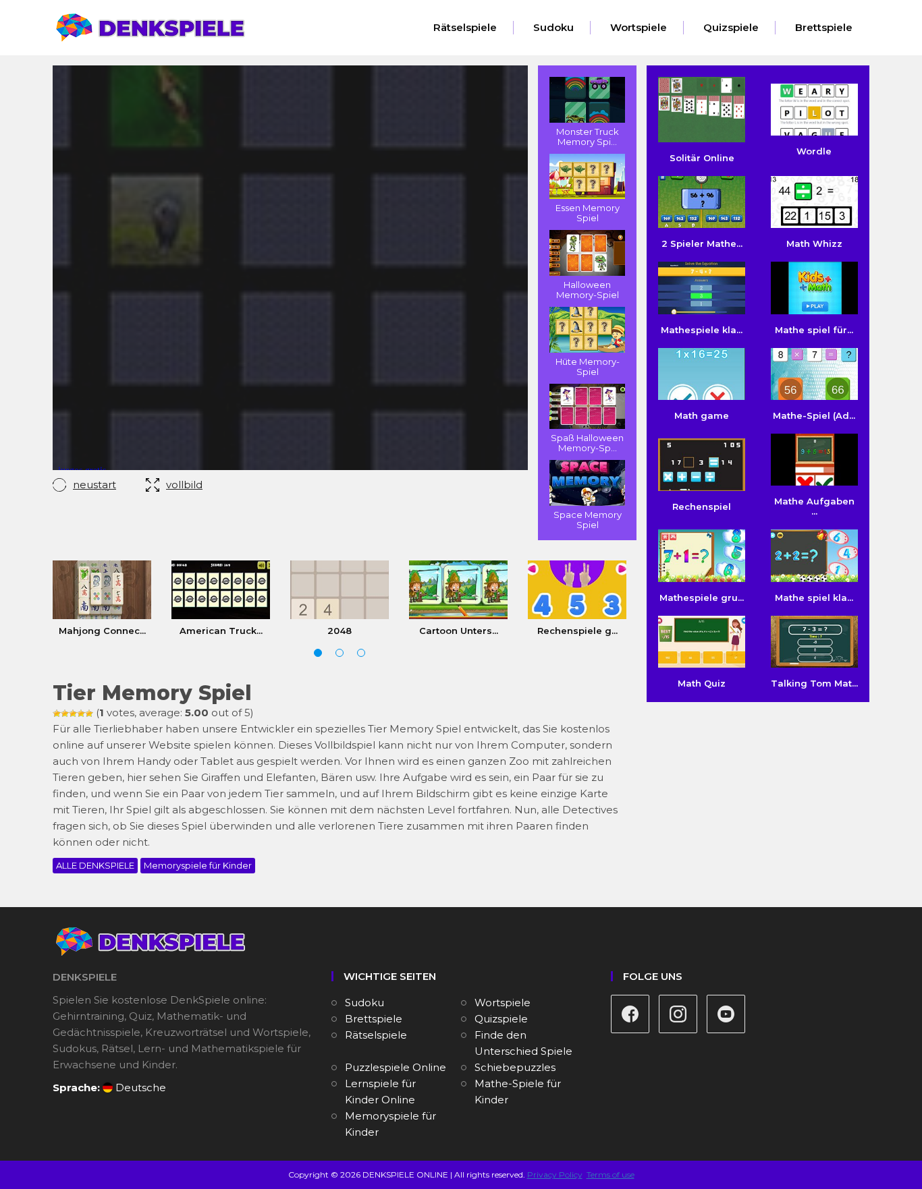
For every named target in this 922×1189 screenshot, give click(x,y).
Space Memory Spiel (587, 519)
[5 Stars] (89, 713)
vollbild (184, 484)
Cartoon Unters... (458, 630)
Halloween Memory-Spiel (587, 289)
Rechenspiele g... (577, 630)
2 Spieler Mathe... (701, 243)
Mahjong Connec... (102, 630)
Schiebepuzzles (514, 1067)
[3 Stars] (73, 713)
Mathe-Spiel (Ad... (814, 415)
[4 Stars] (81, 713)
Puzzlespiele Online (395, 1067)
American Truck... (221, 630)
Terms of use (610, 1174)
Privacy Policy (554, 1174)
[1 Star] (57, 713)
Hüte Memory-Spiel (587, 366)
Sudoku (553, 27)
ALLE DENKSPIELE (95, 865)
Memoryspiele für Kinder (198, 865)
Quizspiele (731, 27)
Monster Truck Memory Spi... (587, 136)
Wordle (814, 151)
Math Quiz (702, 683)
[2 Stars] (65, 713)
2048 (339, 630)
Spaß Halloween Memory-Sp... (587, 442)
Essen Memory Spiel (587, 212)
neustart (94, 484)
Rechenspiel (701, 506)
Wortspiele (638, 27)
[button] (318, 652)
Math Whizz (814, 243)
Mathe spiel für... (814, 329)
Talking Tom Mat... (814, 683)
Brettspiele (823, 27)
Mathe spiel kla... (814, 597)
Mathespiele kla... (701, 329)
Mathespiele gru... (701, 597)
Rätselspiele (465, 27)
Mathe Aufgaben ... (814, 506)
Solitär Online (702, 157)
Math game (701, 415)
